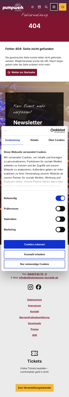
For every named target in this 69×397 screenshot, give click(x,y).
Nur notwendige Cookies (34, 264)
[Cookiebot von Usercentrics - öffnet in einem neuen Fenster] (50, 130)
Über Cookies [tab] (57, 140)
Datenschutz (34, 299)
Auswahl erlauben (34, 254)
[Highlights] (32, 6)
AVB (34, 335)
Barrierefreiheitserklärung (34, 317)
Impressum (34, 305)
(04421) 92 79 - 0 (37, 274)
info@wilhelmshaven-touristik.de (38, 277)
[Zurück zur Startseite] (13, 7)
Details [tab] (34, 140)
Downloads (34, 323)
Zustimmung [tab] (12, 140)
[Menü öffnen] (54, 7)
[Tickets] (62, 7)
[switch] (60, 208)
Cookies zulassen (34, 244)
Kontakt (34, 311)
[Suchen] (46, 6)
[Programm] (39, 6)
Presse (35, 329)
